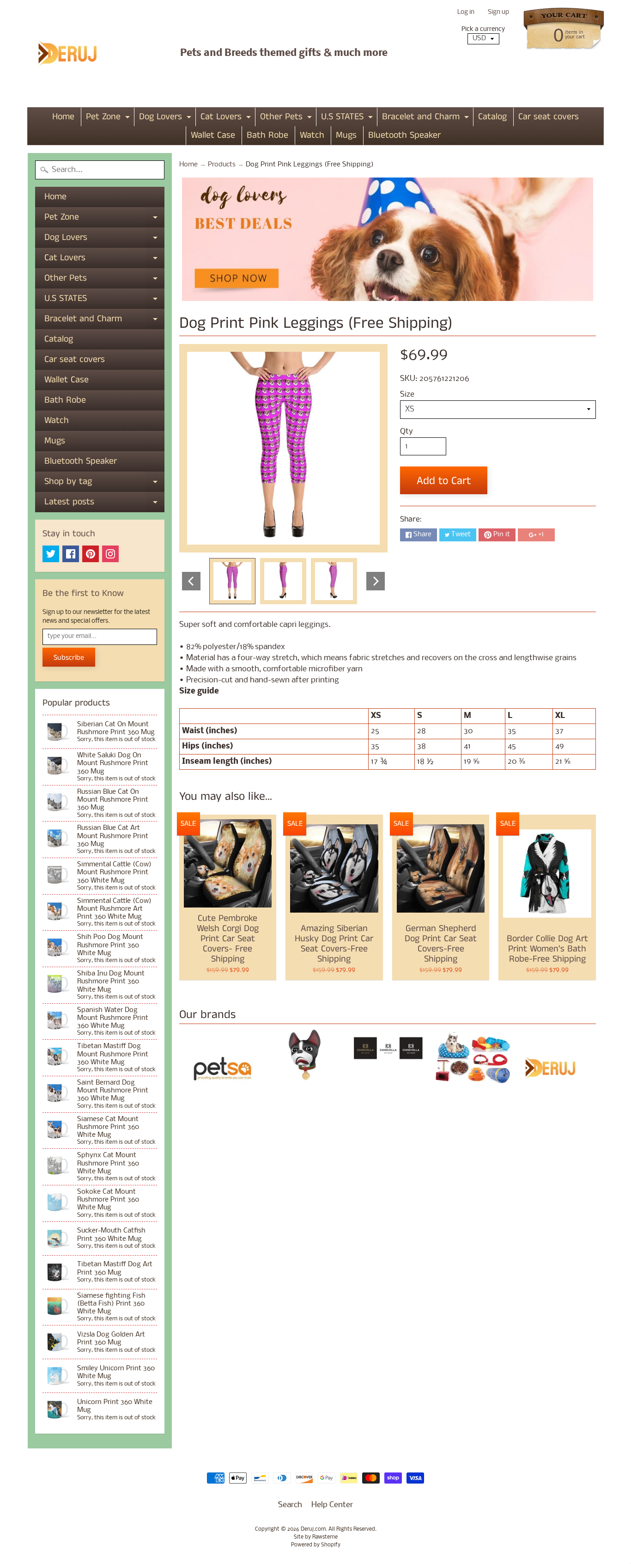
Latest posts (104, 503)
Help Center (332, 1505)
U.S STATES (348, 118)
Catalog (492, 116)
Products (222, 164)
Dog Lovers (166, 118)
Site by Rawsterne (316, 1537)
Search (290, 1505)
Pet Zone (109, 118)
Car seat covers (548, 116)
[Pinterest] (90, 554)
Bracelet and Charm (426, 118)
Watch (312, 135)
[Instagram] (110, 554)
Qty (406, 431)
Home (63, 116)
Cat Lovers (226, 118)
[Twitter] (50, 554)
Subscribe (69, 657)
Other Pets (287, 118)
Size (407, 394)
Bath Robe (267, 135)
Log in (465, 13)
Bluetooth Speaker (404, 135)
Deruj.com (313, 1529)
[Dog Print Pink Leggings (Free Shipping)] (232, 581)
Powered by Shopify (315, 1545)
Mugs (346, 135)
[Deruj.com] (73, 53)
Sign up (498, 13)
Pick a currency (483, 29)
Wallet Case (213, 135)
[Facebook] (70, 554)
